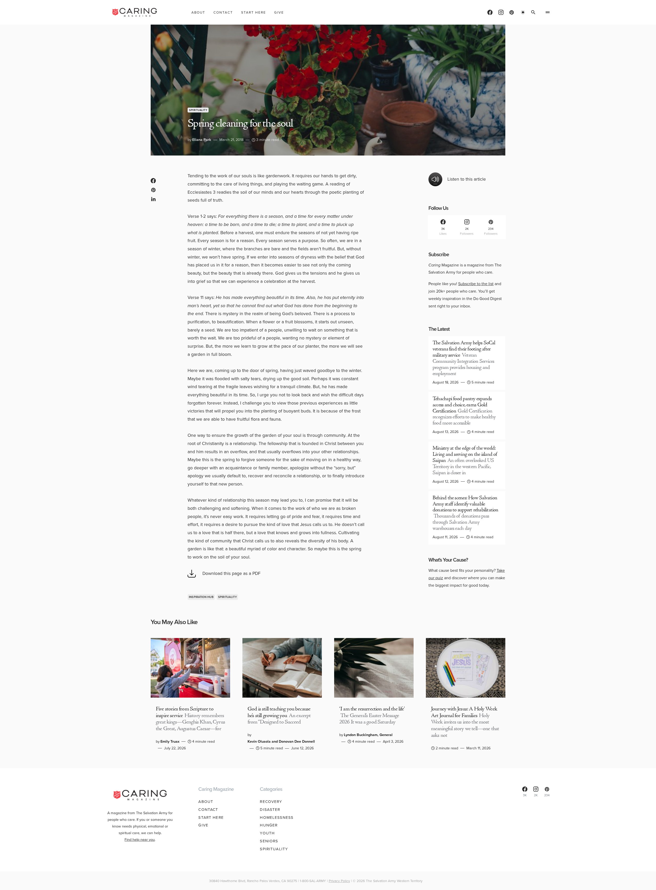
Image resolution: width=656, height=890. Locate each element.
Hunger (269, 825)
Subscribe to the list (476, 284)
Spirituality (198, 110)
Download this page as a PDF (231, 573)
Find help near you (140, 839)
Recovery (271, 801)
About (205, 801)
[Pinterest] (511, 12)
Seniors (269, 841)
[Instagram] (501, 12)
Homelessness (276, 817)
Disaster (270, 809)
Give (203, 825)
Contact (208, 809)
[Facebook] (490, 12)
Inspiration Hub (201, 597)
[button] (523, 12)
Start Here (210, 817)
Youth (267, 833)
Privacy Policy (339, 880)
